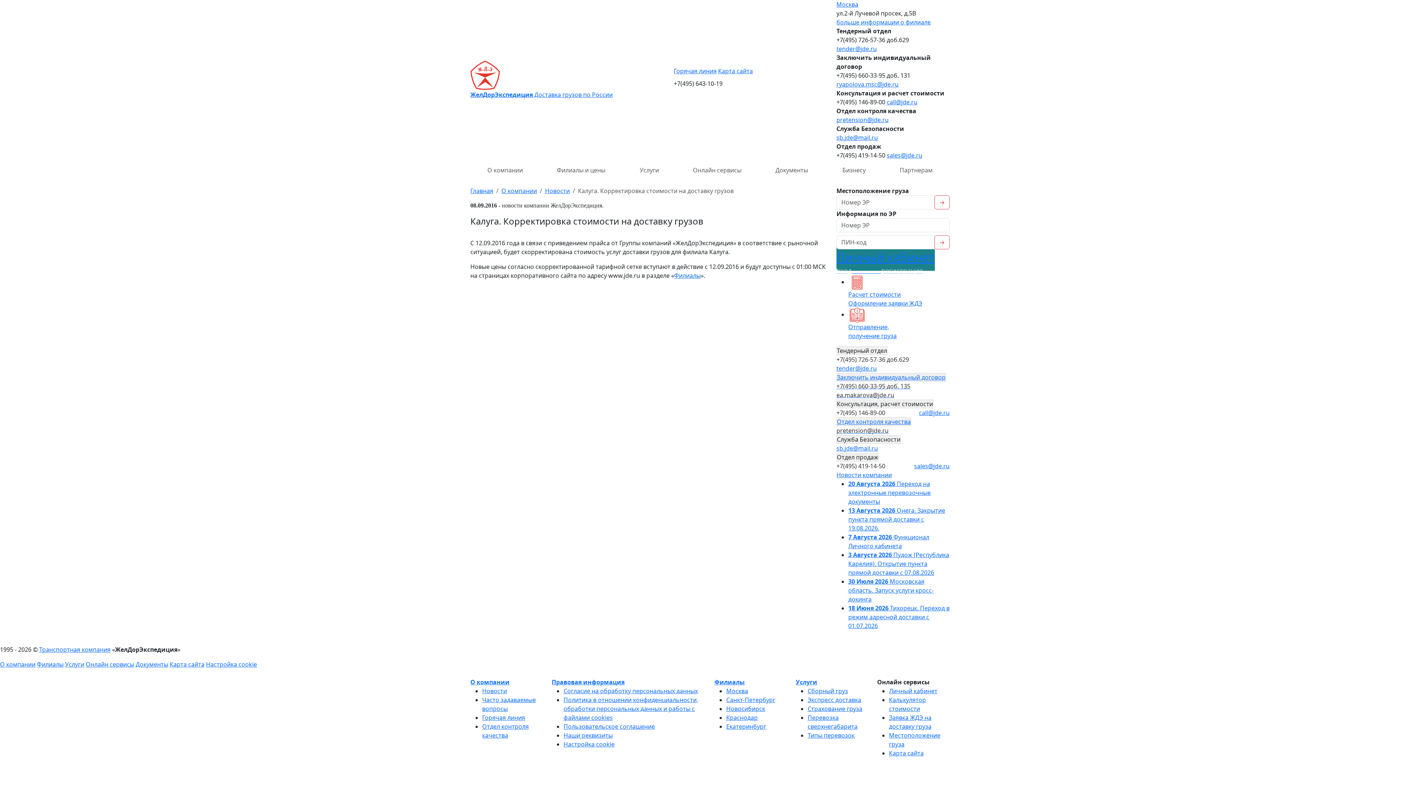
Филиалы (687, 276)
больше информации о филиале (883, 22)
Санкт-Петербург (750, 700)
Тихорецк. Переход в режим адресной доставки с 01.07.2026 (899, 617)
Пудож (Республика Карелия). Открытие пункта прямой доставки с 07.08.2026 (898, 564)
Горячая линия (695, 71)
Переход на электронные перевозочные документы (889, 493)
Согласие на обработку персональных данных (631, 691)
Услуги (649, 170)
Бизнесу (854, 170)
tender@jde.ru (856, 49)
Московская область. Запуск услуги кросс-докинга (891, 590)
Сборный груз (828, 691)
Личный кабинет (885, 262)
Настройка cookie (231, 664)
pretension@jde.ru (862, 120)
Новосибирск (745, 709)
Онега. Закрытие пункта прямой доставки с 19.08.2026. (896, 519)
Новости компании (864, 475)
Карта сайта (735, 71)
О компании (505, 170)
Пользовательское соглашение (609, 726)
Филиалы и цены (581, 170)
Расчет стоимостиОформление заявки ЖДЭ (885, 298)
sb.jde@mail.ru (857, 138)
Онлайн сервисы (717, 170)
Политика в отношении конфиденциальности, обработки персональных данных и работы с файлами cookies (631, 709)
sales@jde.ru (904, 155)
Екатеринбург (746, 726)
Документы (791, 170)
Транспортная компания (75, 649)
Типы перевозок (831, 735)
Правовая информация (588, 682)
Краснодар (742, 718)
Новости (494, 691)
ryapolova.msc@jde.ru (867, 84)
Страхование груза (835, 709)
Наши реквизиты (588, 735)
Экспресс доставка (834, 700)
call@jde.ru (902, 102)
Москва (847, 4)
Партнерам (916, 170)
